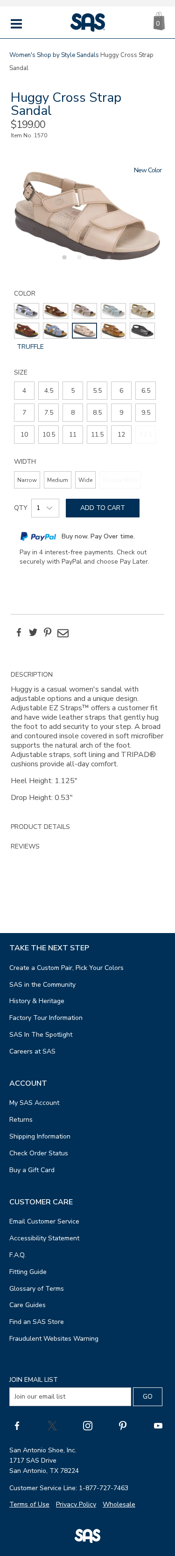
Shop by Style (56, 55)
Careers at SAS (32, 1051)
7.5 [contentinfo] (48, 412)
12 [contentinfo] (121, 434)
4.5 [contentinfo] (48, 390)
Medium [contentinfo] (57, 480)
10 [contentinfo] (24, 434)
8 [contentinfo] (73, 412)
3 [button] (93, 262)
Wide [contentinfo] (85, 480)
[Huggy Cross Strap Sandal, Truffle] (87, 215)
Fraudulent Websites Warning (53, 1338)
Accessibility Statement (44, 1238)
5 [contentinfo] (73, 390)
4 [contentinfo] (24, 390)
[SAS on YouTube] (158, 1425)
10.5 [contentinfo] (48, 434)
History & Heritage (36, 1001)
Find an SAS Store (36, 1321)
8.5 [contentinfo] (97, 412)
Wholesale (119, 1504)
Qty (21, 507)
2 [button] (78, 262)
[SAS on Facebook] (16, 1425)
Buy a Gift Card (32, 1170)
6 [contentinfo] (121, 390)
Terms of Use (29, 1504)
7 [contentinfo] (24, 412)
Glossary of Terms (36, 1288)
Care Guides (27, 1305)
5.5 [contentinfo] (97, 390)
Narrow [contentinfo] (27, 480)
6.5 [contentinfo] (145, 390)
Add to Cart (102, 507)
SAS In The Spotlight (40, 1034)
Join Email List (33, 1379)
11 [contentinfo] (73, 434)
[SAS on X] (52, 1425)
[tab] (87, 741)
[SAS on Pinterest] (122, 1425)
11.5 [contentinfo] (97, 434)
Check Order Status (38, 1153)
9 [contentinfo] (121, 412)
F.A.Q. (17, 1255)
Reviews (25, 846)
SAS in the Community (42, 984)
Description (32, 674)
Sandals (88, 55)
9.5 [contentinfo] (145, 412)
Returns (21, 1119)
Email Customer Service (44, 1221)
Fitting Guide (28, 1271)
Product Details (40, 826)
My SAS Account (34, 1102)
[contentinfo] (26, 311)
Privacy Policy (76, 1504)
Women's (22, 55)
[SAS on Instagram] (87, 1425)
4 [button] (108, 262)
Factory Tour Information (46, 1017)
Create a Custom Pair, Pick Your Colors (66, 967)
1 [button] (63, 262)
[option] (87, 215)
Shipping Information (39, 1136)
